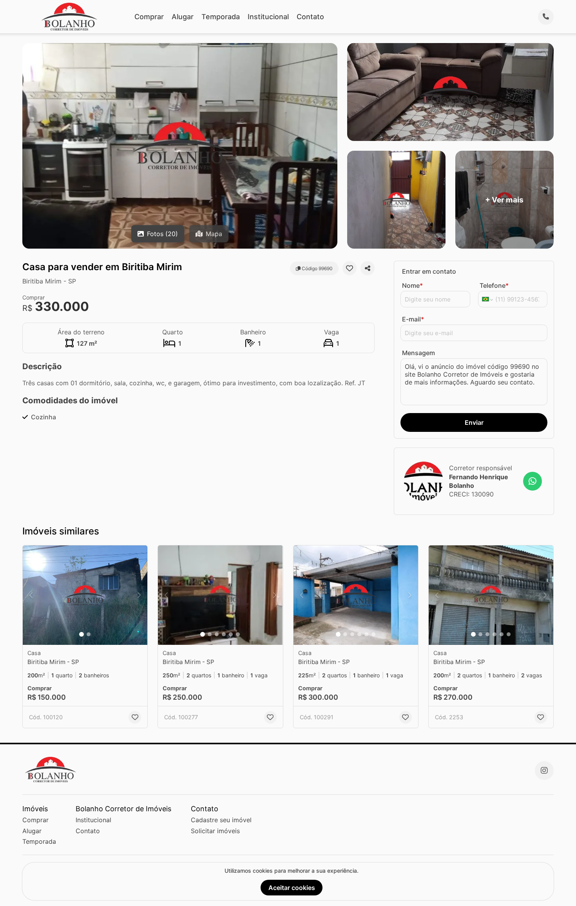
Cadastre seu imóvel (221, 820)
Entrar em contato (429, 271)
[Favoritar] (349, 268)
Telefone (494, 285)
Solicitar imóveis (215, 831)
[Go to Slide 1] (81, 634)
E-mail (413, 319)
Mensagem (418, 353)
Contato (310, 17)
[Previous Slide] (31, 595)
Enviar (474, 422)
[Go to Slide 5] (231, 634)
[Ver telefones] (546, 17)
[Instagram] (544, 770)
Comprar (149, 17)
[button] (85, 595)
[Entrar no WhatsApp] (532, 481)
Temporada (220, 17)
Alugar (183, 17)
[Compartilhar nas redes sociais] (367, 268)
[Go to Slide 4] (224, 634)
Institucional (268, 17)
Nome (412, 285)
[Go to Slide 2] (89, 634)
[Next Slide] (139, 595)
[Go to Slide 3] (217, 634)
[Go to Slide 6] (238, 634)
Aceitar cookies (291, 888)
